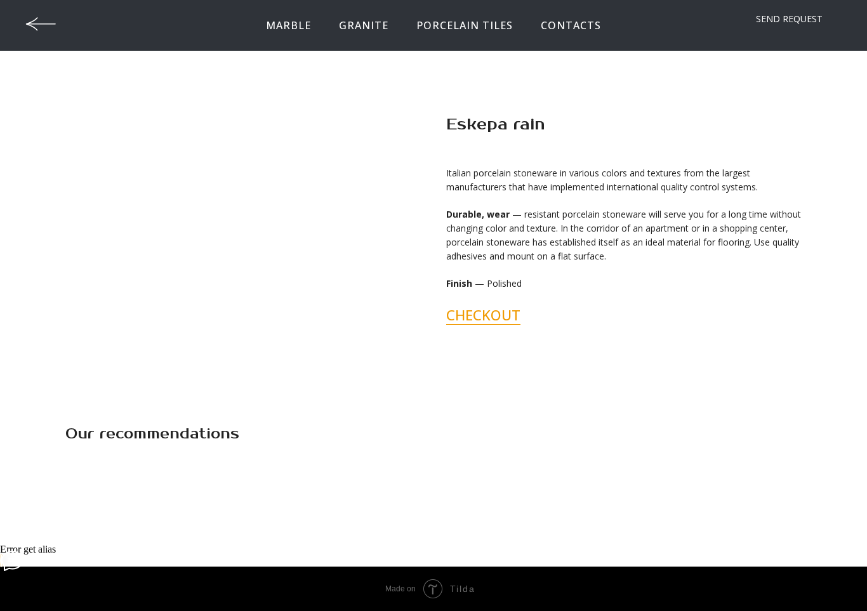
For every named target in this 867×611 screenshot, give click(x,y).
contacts (571, 25)
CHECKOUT (483, 314)
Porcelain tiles (464, 25)
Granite (363, 25)
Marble (288, 25)
